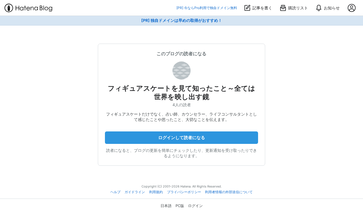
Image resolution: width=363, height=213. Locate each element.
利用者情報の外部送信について (229, 192)
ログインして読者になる (181, 137)
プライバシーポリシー (184, 192)
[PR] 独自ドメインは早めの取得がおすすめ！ (181, 20)
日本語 (166, 205)
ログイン (195, 205)
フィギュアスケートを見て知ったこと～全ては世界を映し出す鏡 (181, 92)
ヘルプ (115, 192)
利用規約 (156, 192)
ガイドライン (134, 192)
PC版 (180, 205)
